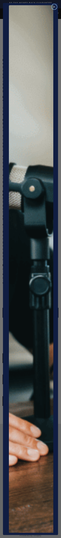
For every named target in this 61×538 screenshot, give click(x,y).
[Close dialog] (54, 6)
